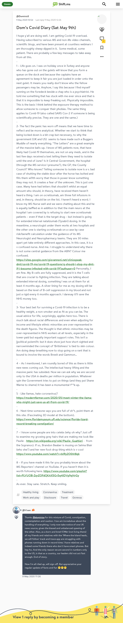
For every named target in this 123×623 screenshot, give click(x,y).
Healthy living (30, 492)
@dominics (38, 517)
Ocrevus (77, 497)
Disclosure (50, 497)
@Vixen (26, 510)
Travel (64, 497)
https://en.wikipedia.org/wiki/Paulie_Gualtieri (54, 441)
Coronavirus (50, 492)
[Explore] (104, 4)
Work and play (31, 497)
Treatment (67, 492)
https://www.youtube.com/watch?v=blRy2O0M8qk (48, 454)
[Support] (101, 29)
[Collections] (101, 47)
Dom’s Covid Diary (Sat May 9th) (46, 27)
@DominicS (22, 16)
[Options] (101, 56)
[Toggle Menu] (118, 4)
